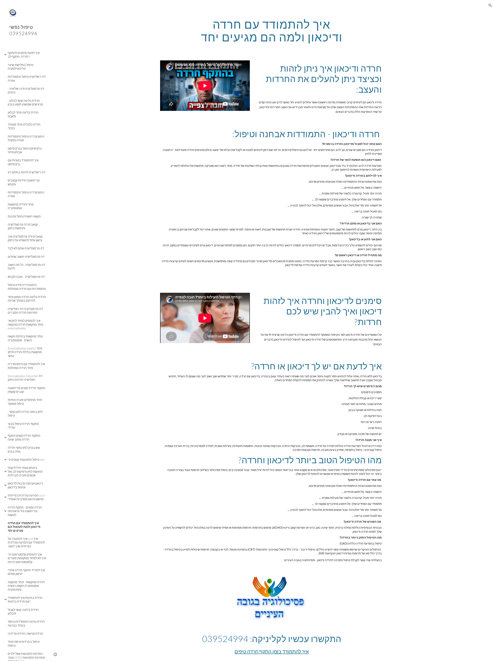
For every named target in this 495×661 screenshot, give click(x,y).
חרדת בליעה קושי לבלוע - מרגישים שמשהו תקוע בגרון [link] (25, 102)
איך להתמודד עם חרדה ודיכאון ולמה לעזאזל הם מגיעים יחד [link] (24, 526)
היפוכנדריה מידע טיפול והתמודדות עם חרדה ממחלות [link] (27, 286)
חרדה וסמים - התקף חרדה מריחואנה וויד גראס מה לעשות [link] (25, 511)
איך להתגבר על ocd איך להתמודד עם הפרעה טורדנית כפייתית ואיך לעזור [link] (26, 542)
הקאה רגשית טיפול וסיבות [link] (24, 216)
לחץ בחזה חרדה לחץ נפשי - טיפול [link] (25, 413)
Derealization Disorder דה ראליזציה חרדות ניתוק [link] (25, 377)
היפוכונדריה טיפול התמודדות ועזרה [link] (26, 194)
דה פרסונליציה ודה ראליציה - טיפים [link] (26, 90)
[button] (490, 5)
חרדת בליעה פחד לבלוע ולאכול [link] (23, 114)
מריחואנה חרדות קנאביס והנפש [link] (24, 182)
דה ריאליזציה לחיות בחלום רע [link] (26, 172)
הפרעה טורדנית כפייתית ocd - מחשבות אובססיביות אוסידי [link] (27, 497)
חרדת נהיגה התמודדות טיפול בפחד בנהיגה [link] (26, 623)
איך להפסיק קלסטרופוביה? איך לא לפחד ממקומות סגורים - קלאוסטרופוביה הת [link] (27, 558)
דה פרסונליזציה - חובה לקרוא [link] (26, 276)
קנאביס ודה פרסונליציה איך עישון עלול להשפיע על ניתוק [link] (25, 238)
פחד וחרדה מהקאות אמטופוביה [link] (21, 206)
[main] (271, 30)
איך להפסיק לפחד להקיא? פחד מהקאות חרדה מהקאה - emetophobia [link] (26, 324)
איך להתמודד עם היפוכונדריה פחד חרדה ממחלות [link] (26, 365)
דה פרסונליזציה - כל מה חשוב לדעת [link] (26, 266)
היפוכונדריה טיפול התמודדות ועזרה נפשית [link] (26, 138)
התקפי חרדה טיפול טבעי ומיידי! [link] (23, 425)
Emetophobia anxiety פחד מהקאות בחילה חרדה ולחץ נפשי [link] (25, 352)
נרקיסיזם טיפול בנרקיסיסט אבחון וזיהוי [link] (25, 150)
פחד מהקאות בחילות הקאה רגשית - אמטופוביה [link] (25, 338)
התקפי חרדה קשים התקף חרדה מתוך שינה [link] (24, 437)
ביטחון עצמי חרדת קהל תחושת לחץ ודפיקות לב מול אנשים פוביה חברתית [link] (25, 471)
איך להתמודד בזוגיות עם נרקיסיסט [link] (23, 162)
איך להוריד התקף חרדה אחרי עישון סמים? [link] (26, 571)
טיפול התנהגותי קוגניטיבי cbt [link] (26, 459)
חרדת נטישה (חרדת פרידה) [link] (25, 633)
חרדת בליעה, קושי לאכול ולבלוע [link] (23, 611)
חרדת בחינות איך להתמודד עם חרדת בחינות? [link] (25, 599)
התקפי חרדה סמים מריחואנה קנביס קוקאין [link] (26, 389)
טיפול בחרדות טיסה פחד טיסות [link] (23, 643)
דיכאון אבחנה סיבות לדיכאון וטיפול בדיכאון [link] (25, 485)
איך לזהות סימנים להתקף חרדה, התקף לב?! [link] (24, 54)
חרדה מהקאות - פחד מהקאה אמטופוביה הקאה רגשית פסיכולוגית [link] (26, 585)
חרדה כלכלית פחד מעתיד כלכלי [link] (24, 126)
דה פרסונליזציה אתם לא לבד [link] (26, 248)
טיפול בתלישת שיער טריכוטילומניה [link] (20, 66)
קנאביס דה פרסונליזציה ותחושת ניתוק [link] (23, 226)
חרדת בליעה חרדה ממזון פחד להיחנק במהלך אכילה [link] (27, 298)
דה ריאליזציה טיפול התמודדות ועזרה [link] (27, 78)
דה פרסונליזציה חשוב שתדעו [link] (26, 256)
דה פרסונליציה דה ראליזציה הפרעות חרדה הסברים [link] (25, 310)
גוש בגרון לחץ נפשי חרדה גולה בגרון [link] (24, 449)
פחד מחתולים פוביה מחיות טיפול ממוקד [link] (25, 401)
